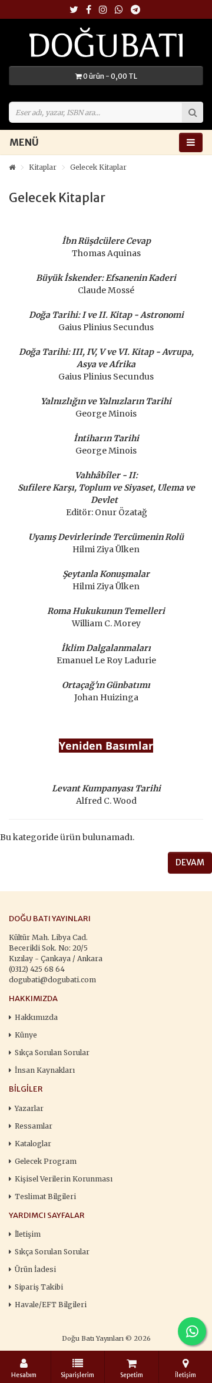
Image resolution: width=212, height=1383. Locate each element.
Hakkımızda (36, 1017)
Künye (26, 1034)
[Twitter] (73, 10)
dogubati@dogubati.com (52, 979)
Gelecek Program (46, 1161)
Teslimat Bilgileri (45, 1196)
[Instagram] (103, 10)
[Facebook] (88, 10)
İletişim (28, 1234)
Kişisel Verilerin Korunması (63, 1178)
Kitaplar (43, 167)
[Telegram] (135, 10)
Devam (189, 862)
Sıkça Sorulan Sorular (52, 1052)
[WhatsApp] (119, 10)
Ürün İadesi (35, 1269)
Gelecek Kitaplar (98, 167)
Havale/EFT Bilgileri (51, 1304)
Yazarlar (29, 1108)
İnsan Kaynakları (45, 1070)
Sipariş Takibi (39, 1287)
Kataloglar (33, 1143)
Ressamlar (33, 1126)
